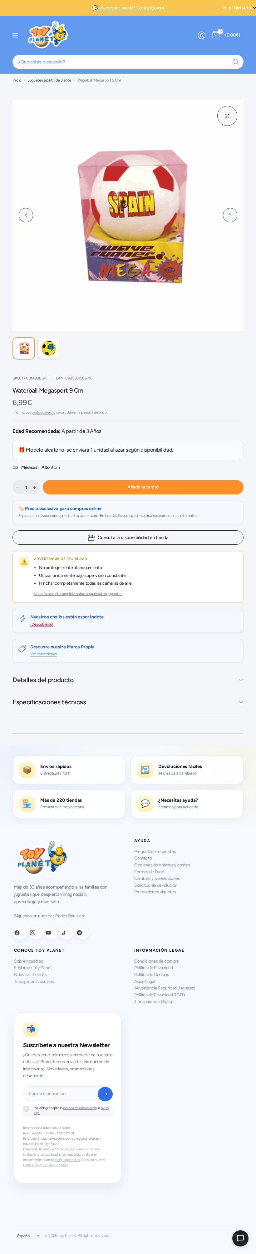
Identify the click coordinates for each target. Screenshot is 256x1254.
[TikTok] (67, 933)
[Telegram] (82, 933)
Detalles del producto (43, 680)
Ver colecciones (43, 654)
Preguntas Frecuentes (155, 851)
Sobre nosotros (28, 961)
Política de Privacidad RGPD (159, 995)
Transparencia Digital (153, 1001)
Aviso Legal (144, 981)
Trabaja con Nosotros (34, 981)
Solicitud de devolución (155, 885)
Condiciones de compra (156, 961)
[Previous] (26, 215)
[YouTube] (51, 933)
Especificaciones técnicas (49, 702)
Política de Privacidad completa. (46, 1165)
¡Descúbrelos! (41, 624)
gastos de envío (43, 412)
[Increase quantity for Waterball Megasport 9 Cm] (34, 487)
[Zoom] (227, 116)
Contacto (143, 858)
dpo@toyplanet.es (66, 1160)
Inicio (16, 80)
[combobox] (128, 62)
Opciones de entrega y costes (162, 865)
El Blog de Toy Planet (33, 967)
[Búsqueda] (236, 62)
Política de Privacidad (153, 967)
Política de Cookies (151, 974)
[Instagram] (36, 933)
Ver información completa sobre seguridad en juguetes (78, 594)
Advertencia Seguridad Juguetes (164, 988)
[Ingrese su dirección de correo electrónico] (105, 1094)
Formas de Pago (149, 872)
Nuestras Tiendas (30, 974)
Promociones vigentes (155, 892)
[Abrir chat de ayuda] (240, 1238)
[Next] (230, 215)
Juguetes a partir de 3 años (49, 80)
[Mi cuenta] (201, 35)
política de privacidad (79, 1108)
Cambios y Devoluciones (157, 878)
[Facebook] (20, 933)
